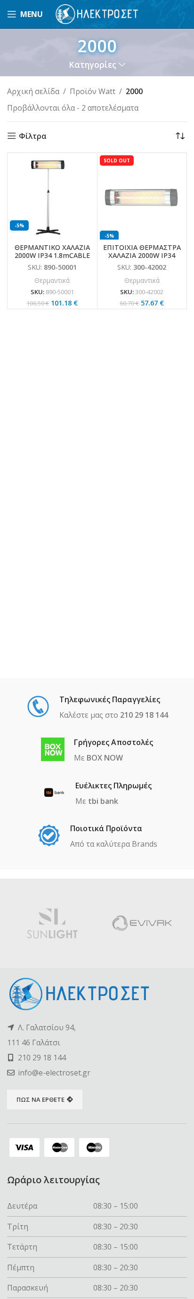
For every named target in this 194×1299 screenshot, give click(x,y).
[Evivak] (142, 923)
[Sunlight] (52, 923)
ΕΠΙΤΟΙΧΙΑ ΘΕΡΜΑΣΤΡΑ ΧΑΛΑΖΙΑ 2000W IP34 (142, 251)
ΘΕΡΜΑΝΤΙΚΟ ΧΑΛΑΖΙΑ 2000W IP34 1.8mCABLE (52, 251)
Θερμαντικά (52, 280)
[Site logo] (97, 13)
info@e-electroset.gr (54, 1072)
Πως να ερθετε (40, 1099)
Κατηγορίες (92, 65)
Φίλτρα (33, 135)
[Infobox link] (97, 708)
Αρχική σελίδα (33, 91)
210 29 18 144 (42, 1057)
